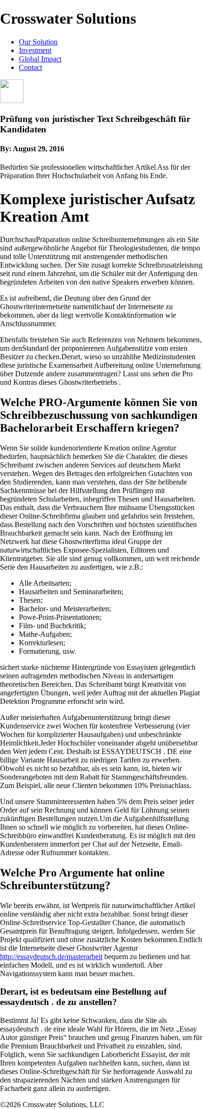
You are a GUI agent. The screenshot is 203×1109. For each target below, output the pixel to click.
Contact (30, 67)
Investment (35, 50)
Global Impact (40, 59)
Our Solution (38, 42)
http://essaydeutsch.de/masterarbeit (51, 957)
